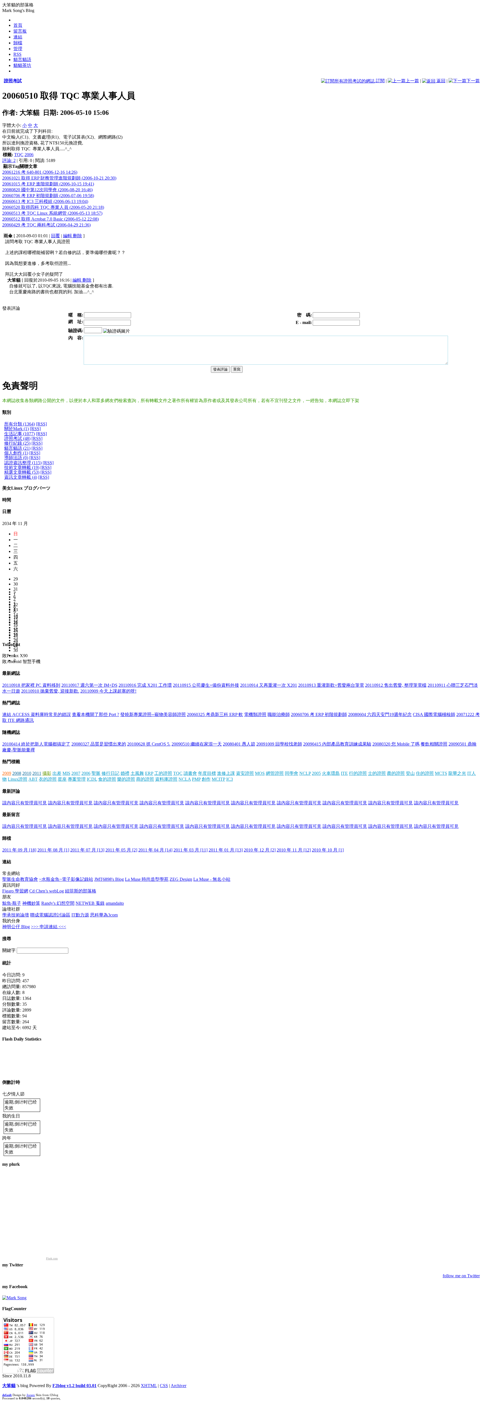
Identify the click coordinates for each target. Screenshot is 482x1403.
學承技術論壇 (15, 915)
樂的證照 (126, 779)
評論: (9, 160)
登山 (410, 773)
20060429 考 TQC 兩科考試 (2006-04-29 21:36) (46, 224)
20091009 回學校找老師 (279, 744)
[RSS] (41, 424)
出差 (56, 773)
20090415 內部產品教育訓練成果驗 (337, 744)
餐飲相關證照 (434, 744)
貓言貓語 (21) (17, 448)
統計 (6, 963)
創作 (206, 779)
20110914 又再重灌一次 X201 (268, 685)
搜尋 (6, 938)
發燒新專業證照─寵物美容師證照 (153, 714)
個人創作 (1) (16, 453)
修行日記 (110, 773)
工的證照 (163, 773)
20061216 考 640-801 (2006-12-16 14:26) (39, 172)
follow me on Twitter (461, 1275)
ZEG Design (181, 879)
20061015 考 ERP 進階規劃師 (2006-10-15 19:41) (48, 184)
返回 (440, 80)
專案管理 (77, 779)
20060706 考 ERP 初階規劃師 (319, 714)
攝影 (46, 773)
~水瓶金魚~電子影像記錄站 (66, 879)
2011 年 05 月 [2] (121, 850)
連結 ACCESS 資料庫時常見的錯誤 (36, 714)
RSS (17, 54)
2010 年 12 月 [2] (260, 850)
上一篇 (412, 80)
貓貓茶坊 (22, 65)
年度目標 (207, 773)
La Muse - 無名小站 (211, 879)
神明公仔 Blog (16, 926)
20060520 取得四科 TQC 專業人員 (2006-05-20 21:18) (53, 207)
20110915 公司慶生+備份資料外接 (206, 685)
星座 (62, 779)
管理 (17, 48)
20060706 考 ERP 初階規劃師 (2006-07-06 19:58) (48, 195)
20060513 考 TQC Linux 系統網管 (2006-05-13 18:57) (52, 213)
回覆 (55, 235)
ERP (149, 773)
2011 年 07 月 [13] (87, 850)
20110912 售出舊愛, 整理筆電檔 (395, 685)
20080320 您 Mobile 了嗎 (396, 744)
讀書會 (190, 773)
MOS (260, 773)
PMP (196, 779)
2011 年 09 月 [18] (19, 850)
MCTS (441, 773)
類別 (6, 412)
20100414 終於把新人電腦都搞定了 (36, 744)
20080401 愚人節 (239, 744)
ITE (344, 773)
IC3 (229, 779)
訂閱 (380, 80)
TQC (18, 154)
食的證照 (107, 779)
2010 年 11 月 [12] (294, 850)
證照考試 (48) (17, 438)
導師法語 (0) (16, 457)
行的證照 (358, 773)
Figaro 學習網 (15, 891)
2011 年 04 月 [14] (155, 850)
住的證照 (425, 773)
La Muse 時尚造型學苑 (146, 879)
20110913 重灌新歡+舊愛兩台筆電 (331, 685)
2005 (316, 773)
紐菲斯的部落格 (80, 891)
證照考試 (13, 80)
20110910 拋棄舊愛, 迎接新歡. (50, 691)
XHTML (149, 1385)
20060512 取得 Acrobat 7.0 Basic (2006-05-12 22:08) (50, 219)
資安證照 (245, 773)
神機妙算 (31, 903)
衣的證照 (48, 779)
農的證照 (396, 773)
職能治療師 (278, 714)
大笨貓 (9, 1385)
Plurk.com (52, 1258)
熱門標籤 (11, 761)
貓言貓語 (22, 59)
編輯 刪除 (72, 235)
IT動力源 (80, 915)
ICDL (92, 779)
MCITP (218, 779)
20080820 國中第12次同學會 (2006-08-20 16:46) (47, 189)
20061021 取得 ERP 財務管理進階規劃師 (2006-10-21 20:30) (59, 178)
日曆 (6, 511)
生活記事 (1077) (19, 433)
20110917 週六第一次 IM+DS (89, 685)
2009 (6, 773)
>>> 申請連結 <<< (48, 926)
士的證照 (377, 773)
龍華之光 (457, 773)
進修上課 (226, 773)
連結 (17, 37)
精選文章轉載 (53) (21, 472)
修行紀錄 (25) (17, 443)
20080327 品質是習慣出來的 (98, 744)
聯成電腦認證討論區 (50, 915)
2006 (29, 154)
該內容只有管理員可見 (24, 802)
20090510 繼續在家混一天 (197, 744)
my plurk (11, 1164)
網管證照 (275, 773)
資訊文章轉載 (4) (20, 477)
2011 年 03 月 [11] (190, 850)
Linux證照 (17, 779)
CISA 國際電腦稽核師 (434, 714)
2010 (26, 773)
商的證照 (145, 779)
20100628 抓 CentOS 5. (148, 744)
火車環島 (331, 773)
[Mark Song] (14, 1297)
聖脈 (95, 773)
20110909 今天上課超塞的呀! (108, 691)
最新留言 (11, 814)
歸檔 (17, 42)
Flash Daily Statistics (21, 1039)
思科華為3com (104, 915)
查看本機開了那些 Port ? (95, 714)
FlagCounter (14, 1308)
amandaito (115, 903)
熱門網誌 (11, 702)
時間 (6, 499)
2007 (75, 773)
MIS (66, 773)
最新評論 (11, 791)
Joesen (30, 1395)
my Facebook (15, 1286)
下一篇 (473, 80)
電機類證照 (255, 714)
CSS (164, 1385)
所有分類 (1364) (19, 424)
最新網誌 (11, 673)
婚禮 (124, 773)
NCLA (185, 779)
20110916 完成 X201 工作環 (145, 685)
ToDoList (11, 644)
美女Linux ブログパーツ (26, 488)
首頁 (17, 25)
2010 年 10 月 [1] (328, 850)
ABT (33, 779)
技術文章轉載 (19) (21, 467)
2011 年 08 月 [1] (53, 850)
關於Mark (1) (16, 428)
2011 (36, 773)
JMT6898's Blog (109, 879)
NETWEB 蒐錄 (90, 903)
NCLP (305, 773)
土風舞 (137, 773)
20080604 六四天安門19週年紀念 (380, 714)
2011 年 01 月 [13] (226, 850)
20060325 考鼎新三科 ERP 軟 (215, 714)
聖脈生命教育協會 (20, 879)
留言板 (20, 31)
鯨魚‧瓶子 (11, 903)
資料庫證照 (166, 779)
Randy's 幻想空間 (57, 903)
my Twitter (12, 1264)
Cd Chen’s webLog (46, 891)
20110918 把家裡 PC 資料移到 (31, 685)
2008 (16, 773)
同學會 (291, 773)
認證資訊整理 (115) (23, 462)
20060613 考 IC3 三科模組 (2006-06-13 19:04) (45, 201)
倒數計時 (11, 1082)
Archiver (178, 1385)
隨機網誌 (11, 732)
